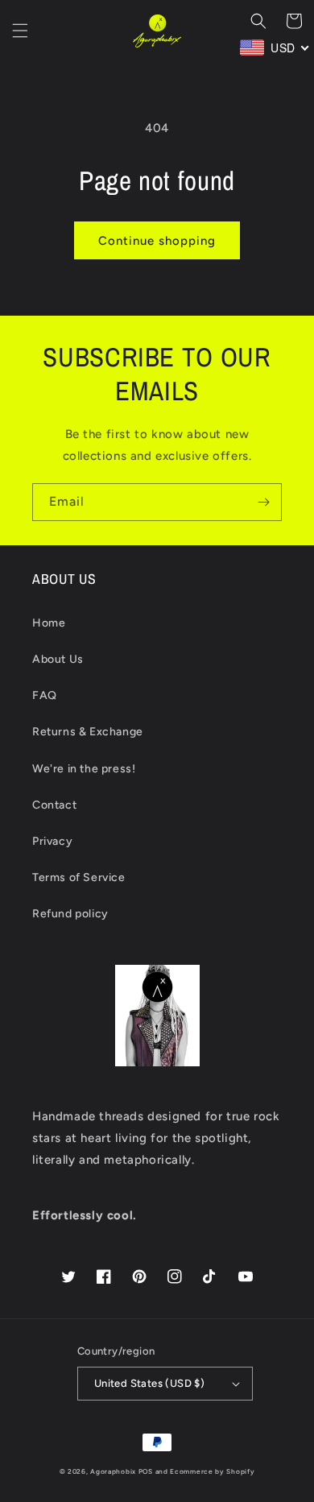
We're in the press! (83, 769)
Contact (54, 805)
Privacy (52, 841)
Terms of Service (79, 877)
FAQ (44, 695)
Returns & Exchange (87, 732)
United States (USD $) (149, 1383)
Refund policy (70, 914)
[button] (20, 30)
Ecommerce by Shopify (212, 1471)
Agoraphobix (113, 1471)
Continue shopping (157, 241)
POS (145, 1471)
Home (48, 623)
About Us (58, 659)
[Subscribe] (263, 502)
